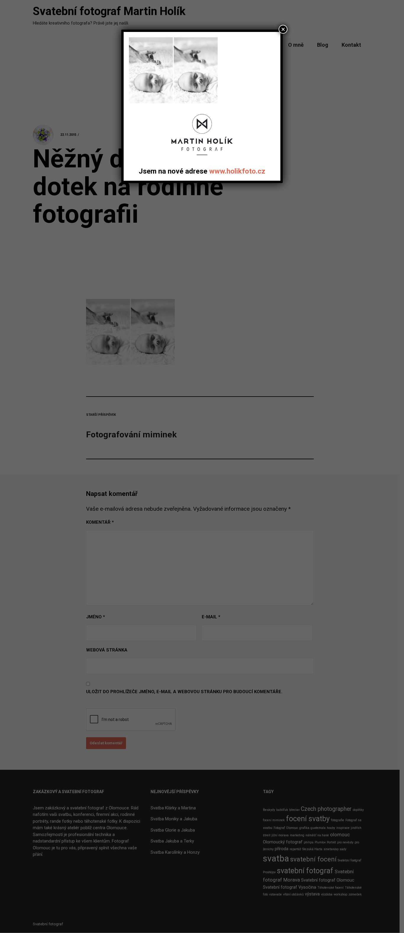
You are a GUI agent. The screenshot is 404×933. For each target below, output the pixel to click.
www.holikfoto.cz (237, 171)
